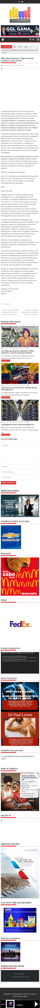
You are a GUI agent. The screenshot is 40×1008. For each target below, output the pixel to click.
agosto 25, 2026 (7, 385)
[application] (20, 663)
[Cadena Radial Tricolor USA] (2, 39)
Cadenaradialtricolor (18, 65)
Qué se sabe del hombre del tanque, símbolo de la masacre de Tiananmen (10, 312)
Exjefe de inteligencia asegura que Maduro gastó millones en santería (29, 312)
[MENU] (38, 39)
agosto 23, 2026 (7, 422)
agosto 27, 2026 (7, 348)
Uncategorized (6, 304)
